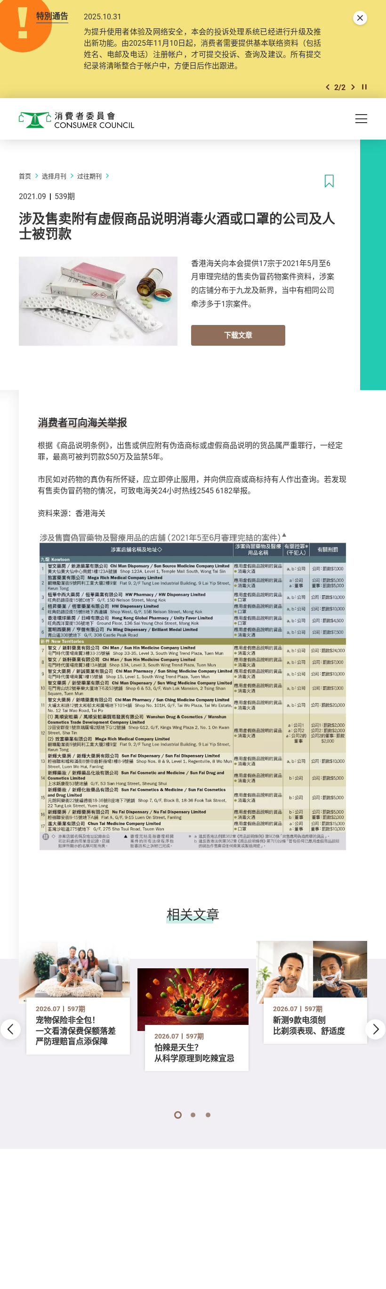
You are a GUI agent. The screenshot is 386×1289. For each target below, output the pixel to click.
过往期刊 (89, 176)
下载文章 (238, 335)
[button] (327, 87)
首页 (25, 176)
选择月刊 (54, 176)
